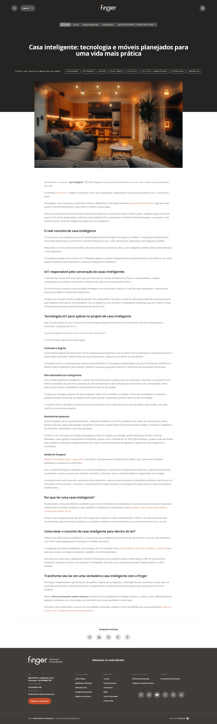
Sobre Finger (80, 679)
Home (66, 25)
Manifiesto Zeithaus (83, 683)
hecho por (177, 718)
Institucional (81, 674)
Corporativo (108, 701)
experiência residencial (142, 203)
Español (26, 8)
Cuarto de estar (110, 683)
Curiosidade (72, 71)
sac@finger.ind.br (46, 678)
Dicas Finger (116, 71)
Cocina (106, 679)
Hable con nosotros (83, 696)
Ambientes (108, 674)
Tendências (108, 25)
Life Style (132, 71)
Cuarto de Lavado (111, 696)
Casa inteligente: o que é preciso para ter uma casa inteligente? (108, 8)
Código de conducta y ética (143, 683)
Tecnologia (178, 71)
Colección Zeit (81, 687)
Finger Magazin (90, 25)
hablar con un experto (40, 701)
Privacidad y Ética (140, 674)
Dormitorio (108, 687)
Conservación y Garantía (170, 679)
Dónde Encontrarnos (83, 692)
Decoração (88, 71)
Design (102, 71)
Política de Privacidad (140, 679)
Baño (106, 692)
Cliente (163, 674)
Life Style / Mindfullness (154, 71)
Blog (76, 25)
